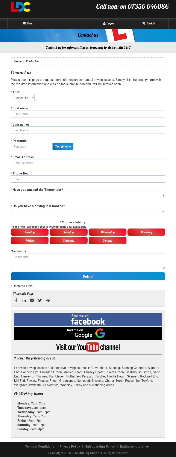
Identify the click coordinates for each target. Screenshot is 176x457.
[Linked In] (24, 300)
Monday (30, 232)
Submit (88, 276)
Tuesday (69, 232)
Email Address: (23, 157)
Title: (15, 92)
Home (18, 61)
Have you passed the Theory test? (37, 189)
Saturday (68, 240)
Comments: (19, 251)
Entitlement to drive (134, 446)
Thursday (146, 232)
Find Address (63, 146)
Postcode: (19, 140)
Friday (30, 240)
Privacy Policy (69, 446)
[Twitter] (39, 300)
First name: (20, 108)
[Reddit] (32, 300)
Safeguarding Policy (100, 446)
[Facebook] (16, 300)
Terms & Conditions (39, 446)
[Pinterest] (47, 300)
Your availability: (48, 224)
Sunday (107, 240)
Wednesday (107, 232)
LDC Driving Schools (87, 453)
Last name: (20, 124)
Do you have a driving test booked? (38, 206)
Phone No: (19, 173)
